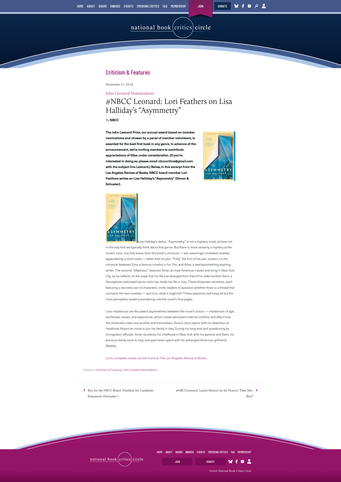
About (91, 6)
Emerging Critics (148, 6)
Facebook (243, 6)
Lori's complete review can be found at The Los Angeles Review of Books (156, 357)
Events (128, 6)
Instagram (249, 6)
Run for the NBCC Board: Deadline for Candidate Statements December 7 (120, 393)
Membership (178, 6)
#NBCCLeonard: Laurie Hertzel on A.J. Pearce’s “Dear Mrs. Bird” (214, 393)
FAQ (165, 6)
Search (256, 6)
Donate (222, 6)
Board (103, 6)
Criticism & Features (128, 72)
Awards (115, 6)
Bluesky (236, 6)
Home (80, 6)
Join (200, 6)
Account (264, 6)
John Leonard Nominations (130, 93)
